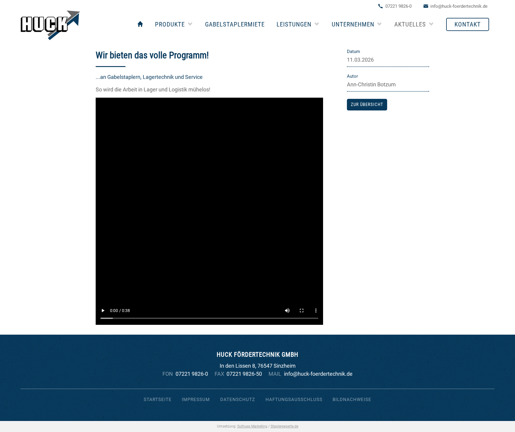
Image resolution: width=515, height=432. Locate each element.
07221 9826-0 (398, 6)
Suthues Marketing (252, 426)
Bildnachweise (352, 399)
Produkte (170, 24)
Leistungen (294, 24)
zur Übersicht (367, 104)
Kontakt (467, 24)
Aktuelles (410, 24)
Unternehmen (353, 24)
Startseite (158, 399)
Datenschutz (237, 399)
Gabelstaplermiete (235, 24)
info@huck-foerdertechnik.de (459, 6)
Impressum (196, 399)
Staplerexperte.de (284, 426)
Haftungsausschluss (294, 399)
